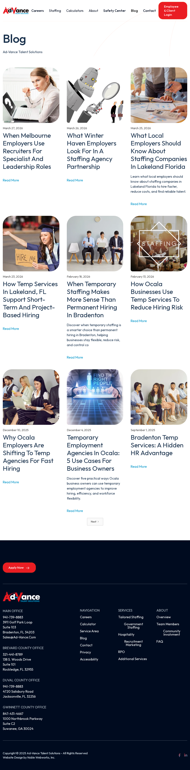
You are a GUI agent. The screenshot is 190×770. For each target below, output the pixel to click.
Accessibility (89, 659)
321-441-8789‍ (13, 654)
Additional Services (132, 659)
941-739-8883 (13, 617)
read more (11, 180)
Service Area (89, 631)
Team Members (167, 624)
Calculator (88, 624)
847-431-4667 (13, 714)
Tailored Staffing (130, 617)
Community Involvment (171, 633)
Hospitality (126, 634)
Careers (37, 11)
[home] (16, 10)
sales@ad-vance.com (19, 637)
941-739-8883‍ (13, 686)
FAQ (159, 641)
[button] (55, 11)
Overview (163, 617)
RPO (121, 652)
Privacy (85, 652)
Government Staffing (133, 626)
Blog (134, 11)
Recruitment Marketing (133, 643)
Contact (149, 11)
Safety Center (114, 11)
